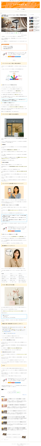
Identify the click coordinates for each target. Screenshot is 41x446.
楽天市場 (13, 56)
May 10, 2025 (13, 333)
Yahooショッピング (17, 56)
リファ (2, 389)
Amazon (9, 56)
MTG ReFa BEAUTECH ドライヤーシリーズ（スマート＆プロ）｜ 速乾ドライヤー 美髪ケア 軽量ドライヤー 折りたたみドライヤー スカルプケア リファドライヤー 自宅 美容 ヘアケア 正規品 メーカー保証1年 (17, 53)
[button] (21, 33)
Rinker (10, 55)
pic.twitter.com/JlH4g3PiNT (7, 331)
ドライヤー (5, 389)
